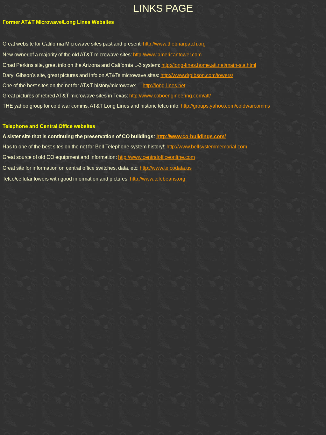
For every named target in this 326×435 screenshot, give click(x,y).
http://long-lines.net (164, 85)
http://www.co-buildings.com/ (191, 136)
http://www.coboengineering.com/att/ (170, 95)
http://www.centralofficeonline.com (156, 157)
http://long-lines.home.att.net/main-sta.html (208, 65)
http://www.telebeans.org (157, 179)
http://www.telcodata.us (166, 168)
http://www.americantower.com (167, 54)
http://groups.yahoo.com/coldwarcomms (225, 106)
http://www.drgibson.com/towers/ (196, 75)
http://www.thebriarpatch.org (174, 43)
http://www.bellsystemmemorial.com (207, 146)
